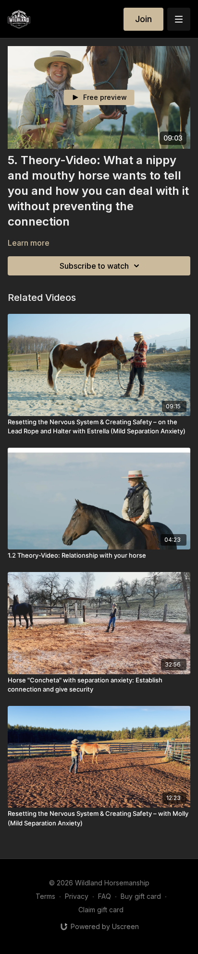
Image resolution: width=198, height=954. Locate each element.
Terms (45, 896)
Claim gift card (101, 910)
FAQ (104, 896)
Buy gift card (141, 896)
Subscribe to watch (94, 266)
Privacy (76, 896)
